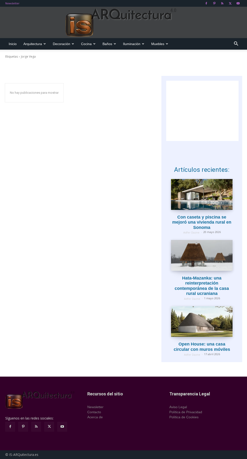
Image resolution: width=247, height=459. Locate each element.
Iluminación (131, 44)
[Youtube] (238, 3)
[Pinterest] (214, 3)
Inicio (13, 44)
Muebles (157, 44)
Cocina (86, 44)
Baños (107, 44)
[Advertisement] (202, 111)
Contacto (94, 412)
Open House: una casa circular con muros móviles (202, 347)
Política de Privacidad (185, 412)
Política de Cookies (184, 417)
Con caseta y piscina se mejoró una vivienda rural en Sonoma (201, 222)
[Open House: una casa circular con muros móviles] (202, 321)
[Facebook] (206, 3)
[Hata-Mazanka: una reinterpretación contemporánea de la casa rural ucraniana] (202, 255)
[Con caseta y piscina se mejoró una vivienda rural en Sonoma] (202, 194)
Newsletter (12, 3)
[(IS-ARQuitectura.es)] (123, 22)
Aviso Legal (178, 407)
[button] (236, 44)
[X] (230, 3)
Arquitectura (32, 44)
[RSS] (222, 3)
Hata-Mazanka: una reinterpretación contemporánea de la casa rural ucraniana (202, 286)
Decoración (61, 44)
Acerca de (95, 417)
